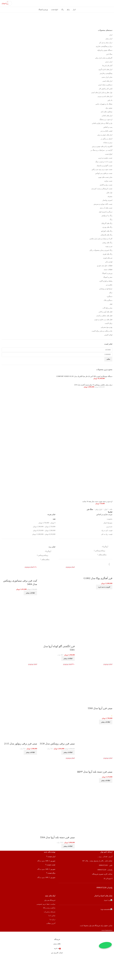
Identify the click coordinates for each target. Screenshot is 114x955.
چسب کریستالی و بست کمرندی (101, 188)
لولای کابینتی (108, 335)
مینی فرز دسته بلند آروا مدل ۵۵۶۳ (94, 771)
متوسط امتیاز (108, 523)
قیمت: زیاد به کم (106, 534)
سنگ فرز (109, 54)
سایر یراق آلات (107, 308)
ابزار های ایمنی (107, 81)
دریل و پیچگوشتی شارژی (104, 46)
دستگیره (109, 296)
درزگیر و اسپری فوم (105, 212)
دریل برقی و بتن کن (105, 42)
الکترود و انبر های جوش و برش (102, 146)
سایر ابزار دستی (107, 77)
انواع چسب (108, 154)
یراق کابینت (108, 323)
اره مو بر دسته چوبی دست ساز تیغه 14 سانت (97, 501)
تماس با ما (52, 915)
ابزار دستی (108, 62)
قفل (111, 304)
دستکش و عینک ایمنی (105, 85)
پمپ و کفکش (107, 127)
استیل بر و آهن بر (106, 139)
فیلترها (110, 512)
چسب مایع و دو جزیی (105, 158)
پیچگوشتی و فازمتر (106, 73)
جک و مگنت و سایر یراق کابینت (102, 331)
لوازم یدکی (108, 262)
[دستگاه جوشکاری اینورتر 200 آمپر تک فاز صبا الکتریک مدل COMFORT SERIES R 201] (98, 374)
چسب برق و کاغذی (106, 185)
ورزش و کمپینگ (107, 273)
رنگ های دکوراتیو (106, 231)
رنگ (111, 219)
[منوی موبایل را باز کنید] (111, 3)
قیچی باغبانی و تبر (106, 131)
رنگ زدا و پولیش (107, 215)
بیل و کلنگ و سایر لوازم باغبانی (102, 123)
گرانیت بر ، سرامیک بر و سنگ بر (101, 150)
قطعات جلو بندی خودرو (104, 265)
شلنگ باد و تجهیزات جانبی (103, 104)
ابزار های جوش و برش (104, 135)
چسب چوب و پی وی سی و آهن (102, 169)
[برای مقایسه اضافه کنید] (109, 574)
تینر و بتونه (108, 246)
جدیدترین (109, 526)
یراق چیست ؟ (50, 873)
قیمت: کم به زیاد (106, 530)
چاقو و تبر (109, 285)
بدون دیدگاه (41, 861)
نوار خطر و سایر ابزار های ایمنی (101, 92)
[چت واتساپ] (105, 945)
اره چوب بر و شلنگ (105, 119)
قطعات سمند (108, 269)
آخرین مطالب (50, 923)
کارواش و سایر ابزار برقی (103, 58)
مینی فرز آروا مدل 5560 (100, 708)
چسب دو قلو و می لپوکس (103, 173)
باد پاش (110, 100)
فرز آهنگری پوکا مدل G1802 (98, 578)
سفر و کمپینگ (107, 277)
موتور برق (109, 108)
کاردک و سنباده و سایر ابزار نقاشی (100, 239)
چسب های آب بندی (106, 208)
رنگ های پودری (107, 227)
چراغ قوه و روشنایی (105, 289)
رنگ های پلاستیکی (106, 235)
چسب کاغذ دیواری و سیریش (103, 204)
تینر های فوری (107, 258)
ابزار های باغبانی (107, 115)
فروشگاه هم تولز (49, 900)
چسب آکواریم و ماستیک (104, 165)
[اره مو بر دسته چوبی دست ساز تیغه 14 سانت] (57, 445)
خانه (111, 509)
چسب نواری (108, 181)
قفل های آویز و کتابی (105, 312)
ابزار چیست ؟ (50, 856)
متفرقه (110, 196)
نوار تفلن (109, 192)
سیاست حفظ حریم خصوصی (46, 904)
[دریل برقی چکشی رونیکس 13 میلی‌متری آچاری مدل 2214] (107, 382)
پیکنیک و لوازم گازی (105, 281)
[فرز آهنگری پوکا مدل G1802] (102, 567)
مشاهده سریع (103, 574)
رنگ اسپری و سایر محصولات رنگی (100, 250)
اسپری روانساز (107, 200)
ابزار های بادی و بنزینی (105, 96)
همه (54, 519)
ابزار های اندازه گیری (105, 69)
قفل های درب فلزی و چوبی (103, 319)
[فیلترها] (111, 934)
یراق (110, 292)
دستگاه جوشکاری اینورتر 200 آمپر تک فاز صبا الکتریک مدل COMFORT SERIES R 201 (84, 376)
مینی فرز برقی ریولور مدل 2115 (20, 743)
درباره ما (52, 919)
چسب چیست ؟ (50, 865)
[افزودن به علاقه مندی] (97, 574)
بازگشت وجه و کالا (49, 908)
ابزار (110, 35)
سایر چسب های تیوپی (105, 177)
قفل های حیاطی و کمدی (104, 315)
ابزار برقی (108, 38)
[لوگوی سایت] (57, 3)
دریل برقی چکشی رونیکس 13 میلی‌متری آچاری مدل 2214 (93, 385)
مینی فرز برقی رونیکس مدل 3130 (57, 743)
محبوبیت (109, 519)
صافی (108, 359)
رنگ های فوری (107, 254)
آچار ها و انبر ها (107, 65)
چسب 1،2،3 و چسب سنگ (103, 162)
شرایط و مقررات (49, 912)
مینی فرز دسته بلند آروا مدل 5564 (57, 837)
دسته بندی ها (109, 25)
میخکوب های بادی (106, 112)
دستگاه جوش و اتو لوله (104, 50)
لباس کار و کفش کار (105, 89)
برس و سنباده (107, 142)
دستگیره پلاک (108, 300)
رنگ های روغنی (107, 242)
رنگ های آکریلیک (106, 223)
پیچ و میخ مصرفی (106, 327)
